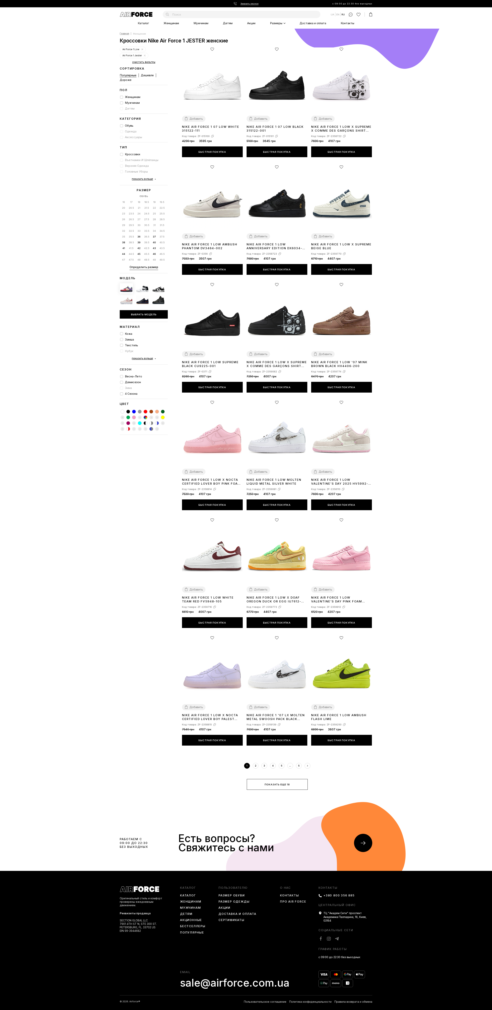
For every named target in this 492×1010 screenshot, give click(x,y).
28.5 (162, 219)
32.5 (131, 230)
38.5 (131, 242)
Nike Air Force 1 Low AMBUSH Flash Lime (339, 717)
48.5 (146, 259)
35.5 (131, 236)
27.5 (146, 219)
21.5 (146, 207)
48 (138, 259)
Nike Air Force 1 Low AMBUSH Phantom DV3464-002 (209, 246)
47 (123, 259)
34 (154, 230)
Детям (228, 23)
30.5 (146, 225)
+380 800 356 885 (339, 895)
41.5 (131, 248)
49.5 (162, 259)
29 (123, 225)
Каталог (143, 23)
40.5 (162, 242)
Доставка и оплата (313, 23)
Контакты (347, 23)
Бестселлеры (192, 926)
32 (123, 230)
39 (138, 242)
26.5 (131, 219)
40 (154, 242)
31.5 (162, 225)
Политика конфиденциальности (310, 1001)
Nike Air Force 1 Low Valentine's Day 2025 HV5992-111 (339, 482)
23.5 (131, 213)
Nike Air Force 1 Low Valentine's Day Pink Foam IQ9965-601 (336, 600)
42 (138, 248)
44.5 (131, 253)
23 (123, 213)
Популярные (128, 75)
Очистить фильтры (143, 62)
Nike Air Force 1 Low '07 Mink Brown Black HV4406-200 (339, 364)
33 (138, 230)
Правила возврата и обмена (353, 1001)
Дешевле (147, 75)
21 (139, 207)
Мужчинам (201, 23)
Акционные (191, 920)
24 (138, 213)
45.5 (146, 253)
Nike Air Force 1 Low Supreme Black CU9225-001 (210, 364)
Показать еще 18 (277, 784)
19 (154, 202)
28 (154, 219)
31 (154, 225)
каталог (188, 887)
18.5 (146, 202)
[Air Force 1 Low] (142, 49)
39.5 (146, 242)
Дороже (125, 80)
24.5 (146, 213)
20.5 (131, 207)
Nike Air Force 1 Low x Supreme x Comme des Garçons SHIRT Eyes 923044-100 (341, 129)
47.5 (131, 259)
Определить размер (144, 267)
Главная (124, 33)
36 (138, 236)
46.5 (162, 253)
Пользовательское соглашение (265, 1001)
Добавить (196, 118)
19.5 (162, 202)
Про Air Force (293, 901)
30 (138, 225)
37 (154, 236)
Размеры (276, 23)
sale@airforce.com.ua (234, 983)
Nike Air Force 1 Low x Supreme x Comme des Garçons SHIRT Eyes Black (277, 364)
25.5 (162, 213)
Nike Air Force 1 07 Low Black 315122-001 (275, 128)
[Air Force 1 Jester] (145, 55)
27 (138, 219)
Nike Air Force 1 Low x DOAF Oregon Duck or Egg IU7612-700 (274, 600)
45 (138, 253)
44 (123, 253)
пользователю (233, 887)
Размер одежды (234, 901)
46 (154, 253)
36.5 (146, 236)
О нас (285, 887)
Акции (251, 23)
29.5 (131, 225)
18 (139, 202)
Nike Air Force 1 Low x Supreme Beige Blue (341, 246)
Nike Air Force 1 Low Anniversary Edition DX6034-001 (274, 246)
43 (154, 248)
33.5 (146, 230)
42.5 (146, 248)
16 (123, 202)
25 (154, 213)
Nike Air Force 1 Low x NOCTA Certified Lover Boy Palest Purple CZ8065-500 (210, 717)
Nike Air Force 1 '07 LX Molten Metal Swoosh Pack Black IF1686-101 (276, 717)
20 (123, 207)
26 (123, 219)
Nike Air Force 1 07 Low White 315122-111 (210, 128)
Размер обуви (232, 895)
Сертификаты (231, 920)
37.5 (162, 236)
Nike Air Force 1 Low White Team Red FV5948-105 (208, 599)
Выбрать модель (144, 314)
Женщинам (171, 23)
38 (123, 242)
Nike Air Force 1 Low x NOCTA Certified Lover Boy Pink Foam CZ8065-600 (211, 482)
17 (131, 202)
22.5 (162, 207)
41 (123, 248)
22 (154, 207)
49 (154, 259)
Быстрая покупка (212, 151)
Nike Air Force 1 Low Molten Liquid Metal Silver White (274, 481)
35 (123, 236)
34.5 (162, 230)
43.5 (162, 248)
